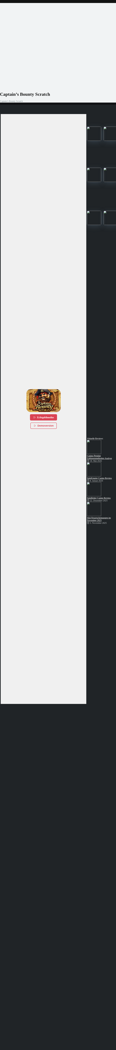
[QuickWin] (94, 224)
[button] (43, 400)
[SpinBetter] (94, 181)
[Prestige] (94, 140)
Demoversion (45, 425)
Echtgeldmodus (45, 417)
